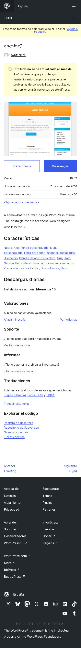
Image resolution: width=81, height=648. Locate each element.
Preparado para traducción (21, 268)
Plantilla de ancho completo (37, 258)
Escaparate (50, 489)
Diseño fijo (11, 258)
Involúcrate (50, 522)
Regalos (50, 543)
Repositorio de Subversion (21, 427)
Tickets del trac (14, 437)
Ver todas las (68, 319)
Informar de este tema (18, 371)
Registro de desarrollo (18, 422)
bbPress (12, 570)
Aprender (10, 522)
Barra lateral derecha (29, 263)
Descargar (60, 166)
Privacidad (11, 509)
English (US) (35, 395)
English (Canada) (15, 395)
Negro (8, 247)
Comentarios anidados (59, 263)
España (18, 594)
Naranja (9, 263)
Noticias (10, 496)
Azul (16, 247)
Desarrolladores (15, 536)
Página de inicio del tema (20, 202)
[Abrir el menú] (74, 6)
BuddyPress (14, 577)
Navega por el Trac (16, 432)
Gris (59, 258)
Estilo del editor (34, 252)
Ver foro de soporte (17, 345)
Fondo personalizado (35, 247)
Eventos (48, 529)
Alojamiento (12, 503)
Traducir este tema (16, 403)
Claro (67, 258)
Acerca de (11, 489)
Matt (9, 563)
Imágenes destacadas (60, 252)
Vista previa (21, 166)
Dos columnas (50, 268)
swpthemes (18, 55)
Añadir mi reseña (15, 319)
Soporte (10, 529)
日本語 (50, 395)
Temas (8, 17)
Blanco (65, 268)
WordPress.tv (15, 543)
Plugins (47, 503)
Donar (48, 536)
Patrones (49, 509)
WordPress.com (17, 556)
